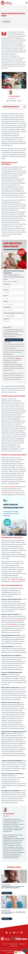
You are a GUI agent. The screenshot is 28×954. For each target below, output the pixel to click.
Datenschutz (7, 327)
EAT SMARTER (18, 620)
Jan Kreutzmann (14, 96)
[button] (24, 106)
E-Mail (5, 296)
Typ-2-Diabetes (12, 579)
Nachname (6, 284)
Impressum (22, 944)
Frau (10, 281)
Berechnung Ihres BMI (11, 487)
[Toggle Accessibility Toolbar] (25, 951)
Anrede (5, 279)
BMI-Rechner (9, 493)
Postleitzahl (6, 307)
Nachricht (6, 319)
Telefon (5, 301)
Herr (6, 281)
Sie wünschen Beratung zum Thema (13, 313)
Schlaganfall (21, 579)
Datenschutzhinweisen (16, 379)
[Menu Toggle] (26, 3)
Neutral (15, 281)
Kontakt (4, 944)
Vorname (6, 290)
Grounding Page (13, 944)
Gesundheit (6, 21)
